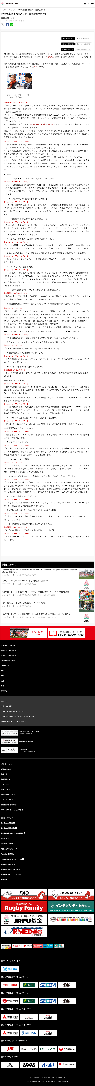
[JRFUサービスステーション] (66, 633)
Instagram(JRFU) (7, 864)
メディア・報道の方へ (8, 799)
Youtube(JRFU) (6, 854)
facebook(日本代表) (8, 828)
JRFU (3, 21)
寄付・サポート (6, 789)
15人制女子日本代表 (8, 660)
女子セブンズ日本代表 (8, 655)
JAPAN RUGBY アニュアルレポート (13, 721)
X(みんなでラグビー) (8, 849)
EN (88, 3)
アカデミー (5, 691)
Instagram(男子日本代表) (9, 869)
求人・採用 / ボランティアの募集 (12, 810)
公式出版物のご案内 (8, 794)
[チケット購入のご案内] (28, 633)
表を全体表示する (68, 38)
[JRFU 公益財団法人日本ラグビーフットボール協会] (10, 3)
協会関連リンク (6, 779)
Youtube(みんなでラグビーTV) (11, 859)
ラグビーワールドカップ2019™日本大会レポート (17, 716)
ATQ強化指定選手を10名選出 (42, 124)
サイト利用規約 (34, 1077)
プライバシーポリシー (58, 1077)
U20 (2, 676)
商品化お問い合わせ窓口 (9, 805)
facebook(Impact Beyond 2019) (12, 833)
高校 (2, 681)
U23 (2, 671)
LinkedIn (4, 879)
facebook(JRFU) (7, 823)
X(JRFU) (4, 838)
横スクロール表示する (84, 38)
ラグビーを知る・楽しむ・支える (12, 711)
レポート (24, 21)
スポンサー (5, 784)
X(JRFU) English (7, 843)
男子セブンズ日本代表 (8, 650)
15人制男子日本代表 (13, 21)
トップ (3, 10)
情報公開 (4, 774)
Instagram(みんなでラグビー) (11, 874)
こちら (50, 56)
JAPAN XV (5, 665)
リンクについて (45, 1077)
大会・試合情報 (6, 706)
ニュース (12, 10)
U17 (2, 686)
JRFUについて (6, 769)
